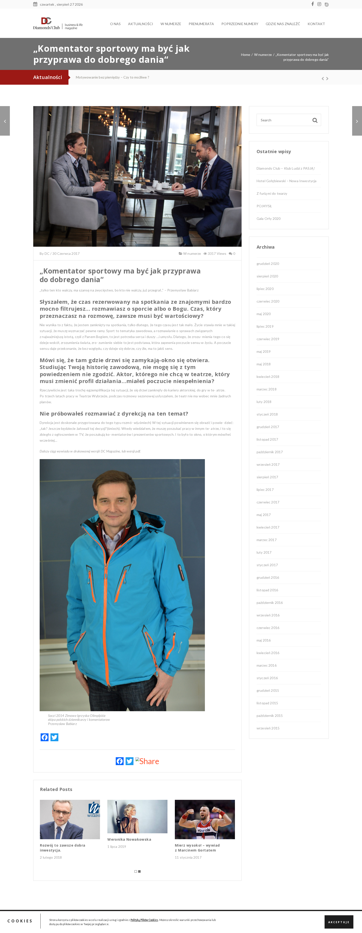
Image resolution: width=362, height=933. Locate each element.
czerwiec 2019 (268, 339)
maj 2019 (264, 351)
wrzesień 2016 (268, 615)
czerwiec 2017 (268, 502)
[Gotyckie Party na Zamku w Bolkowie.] (5, 121)
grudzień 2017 (268, 427)
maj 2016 (264, 640)
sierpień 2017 (267, 477)
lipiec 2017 (265, 489)
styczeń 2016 (267, 678)
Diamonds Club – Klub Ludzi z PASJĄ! (286, 168)
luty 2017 (264, 552)
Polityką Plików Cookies (144, 920)
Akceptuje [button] (339, 922)
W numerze (191, 253)
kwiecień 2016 (268, 653)
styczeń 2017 (267, 565)
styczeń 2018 (267, 414)
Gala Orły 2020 (268, 218)
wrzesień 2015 (268, 728)
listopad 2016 (267, 590)
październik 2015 (270, 715)
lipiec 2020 (265, 289)
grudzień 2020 (268, 263)
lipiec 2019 (265, 326)
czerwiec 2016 (268, 628)
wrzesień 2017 (268, 464)
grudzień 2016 (268, 577)
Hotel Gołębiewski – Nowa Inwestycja (286, 181)
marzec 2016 (267, 665)
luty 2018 (264, 402)
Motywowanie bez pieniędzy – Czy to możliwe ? (112, 77)
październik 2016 (270, 602)
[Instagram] (320, 4)
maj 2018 (264, 364)
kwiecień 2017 (268, 527)
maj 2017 (264, 515)
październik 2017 (270, 452)
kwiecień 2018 (268, 376)
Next (325, 78)
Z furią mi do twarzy (272, 193)
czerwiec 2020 (268, 301)
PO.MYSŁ (264, 206)
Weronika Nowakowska (129, 839)
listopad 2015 (267, 703)
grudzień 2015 (268, 690)
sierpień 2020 (267, 276)
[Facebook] (313, 4)
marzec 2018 (267, 389)
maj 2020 (264, 314)
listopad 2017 (267, 439)
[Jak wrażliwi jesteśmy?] (357, 121)
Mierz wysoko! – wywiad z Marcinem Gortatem (197, 848)
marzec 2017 (267, 540)
